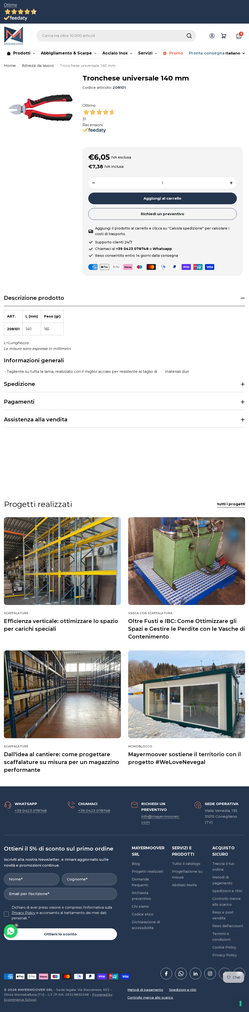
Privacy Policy (23, 913)
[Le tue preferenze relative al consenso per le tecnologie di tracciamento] (240, 1003)
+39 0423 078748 (31, 810)
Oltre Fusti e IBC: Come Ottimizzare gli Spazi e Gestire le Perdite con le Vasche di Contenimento (186, 629)
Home (10, 65)
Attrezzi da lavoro (38, 65)
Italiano (232, 53)
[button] (124, 298)
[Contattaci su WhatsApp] (11, 931)
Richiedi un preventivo (162, 214)
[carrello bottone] (224, 36)
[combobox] (116, 36)
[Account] (212, 36)
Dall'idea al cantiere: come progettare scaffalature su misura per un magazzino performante (61, 762)
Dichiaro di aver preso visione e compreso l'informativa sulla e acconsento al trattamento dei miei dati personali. (62, 913)
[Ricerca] (189, 36)
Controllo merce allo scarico (150, 997)
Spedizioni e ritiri (182, 990)
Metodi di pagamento (145, 990)
